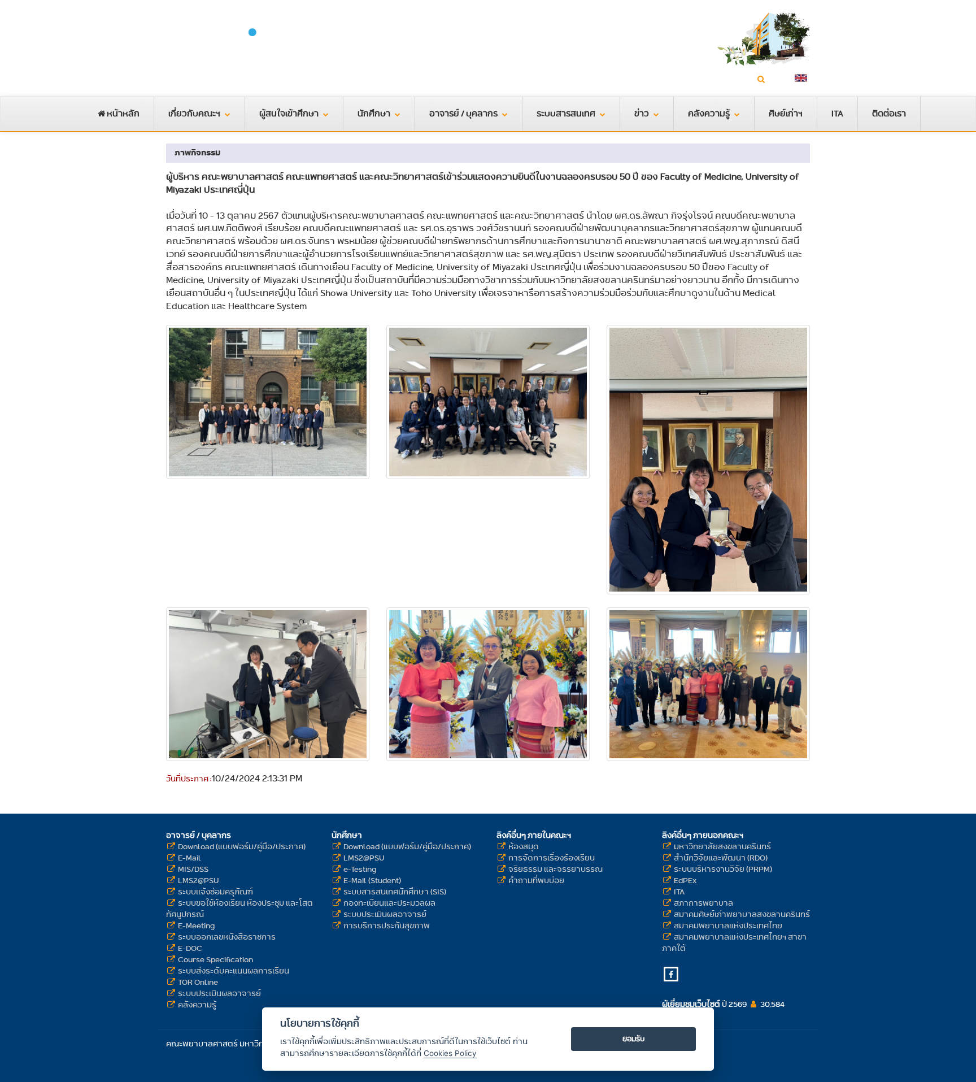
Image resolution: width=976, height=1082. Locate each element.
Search (777, 79)
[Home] (267, 45)
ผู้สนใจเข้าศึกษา (289, 113)
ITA (837, 113)
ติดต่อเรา (889, 113)
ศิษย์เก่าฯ (786, 113)
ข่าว (641, 113)
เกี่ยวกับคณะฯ (194, 113)
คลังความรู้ (709, 113)
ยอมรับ (633, 1038)
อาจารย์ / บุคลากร (463, 113)
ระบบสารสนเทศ (566, 113)
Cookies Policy (450, 1053)
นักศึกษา (374, 113)
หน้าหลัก (122, 113)
